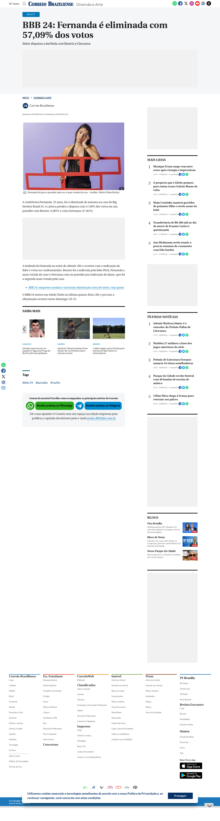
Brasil (11, 696)
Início (25, 97)
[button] (102, 798)
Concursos (50, 744)
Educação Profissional (52, 728)
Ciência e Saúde (15, 728)
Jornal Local (185, 689)
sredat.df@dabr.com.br (101, 418)
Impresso (83, 726)
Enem (45, 701)
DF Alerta (184, 683)
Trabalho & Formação (52, 691)
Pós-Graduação (49, 734)
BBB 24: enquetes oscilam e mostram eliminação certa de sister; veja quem (76, 287)
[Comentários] (3, 389)
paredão (42, 382)
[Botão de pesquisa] (23, 3)
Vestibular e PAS (50, 718)
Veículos (80, 699)
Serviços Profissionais (86, 716)
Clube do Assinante (85, 752)
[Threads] (209, 5)
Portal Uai (184, 742)
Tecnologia (13, 745)
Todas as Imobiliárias (120, 734)
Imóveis (80, 694)
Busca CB (81, 746)
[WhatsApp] (174, 5)
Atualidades (185, 719)
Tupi (181, 753)
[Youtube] (197, 5)
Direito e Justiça (16, 723)
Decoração (116, 718)
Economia (13, 701)
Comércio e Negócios (86, 721)
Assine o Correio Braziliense (89, 757)
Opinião (12, 734)
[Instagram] (191, 5)
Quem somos (14, 756)
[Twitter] (186, 5)
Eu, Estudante (53, 676)
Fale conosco (48, 739)
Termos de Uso (15, 767)
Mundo (12, 707)
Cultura (46, 712)
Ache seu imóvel (118, 680)
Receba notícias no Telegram (103, 405)
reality (56, 382)
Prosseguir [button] (180, 795)
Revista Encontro (192, 704)
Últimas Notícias (50, 707)
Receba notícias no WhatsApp (54, 405)
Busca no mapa (117, 691)
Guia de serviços (118, 707)
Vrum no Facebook (153, 712)
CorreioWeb (85, 676)
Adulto (80, 710)
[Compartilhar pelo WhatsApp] (186, 175)
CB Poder (184, 694)
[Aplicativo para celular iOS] (191, 766)
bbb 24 (28, 382)
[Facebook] (180, 5)
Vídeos (148, 701)
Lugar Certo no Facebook (122, 728)
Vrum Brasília (185, 699)
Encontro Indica (186, 724)
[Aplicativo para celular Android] (191, 776)
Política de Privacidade (18, 761)
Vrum (149, 676)
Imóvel (116, 676)
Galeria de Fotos (118, 723)
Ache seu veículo (153, 680)
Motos (148, 707)
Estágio (46, 696)
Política (12, 691)
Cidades (12, 685)
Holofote (12, 739)
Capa (11, 680)
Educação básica (50, 680)
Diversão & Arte (16, 712)
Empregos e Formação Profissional (92, 705)
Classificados (86, 685)
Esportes (13, 718)
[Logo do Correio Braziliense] (50, 4)
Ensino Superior (49, 685)
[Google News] (203, 5)
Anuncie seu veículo (154, 685)
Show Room (116, 712)
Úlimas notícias (117, 701)
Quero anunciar (83, 689)
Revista (183, 714)
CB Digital (81, 741)
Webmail (81, 680)
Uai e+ (182, 747)
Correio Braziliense (22, 676)
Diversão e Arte (42, 97)
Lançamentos (117, 696)
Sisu (45, 723)
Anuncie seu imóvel (119, 685)
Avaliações (150, 696)
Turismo (12, 750)
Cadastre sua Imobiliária (121, 739)
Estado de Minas (187, 737)
